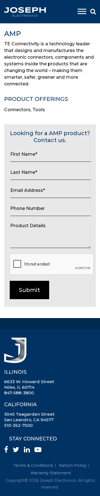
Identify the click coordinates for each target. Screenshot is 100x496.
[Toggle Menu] (82, 11)
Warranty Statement (51, 472)
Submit (29, 290)
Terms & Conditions (33, 465)
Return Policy (72, 465)
